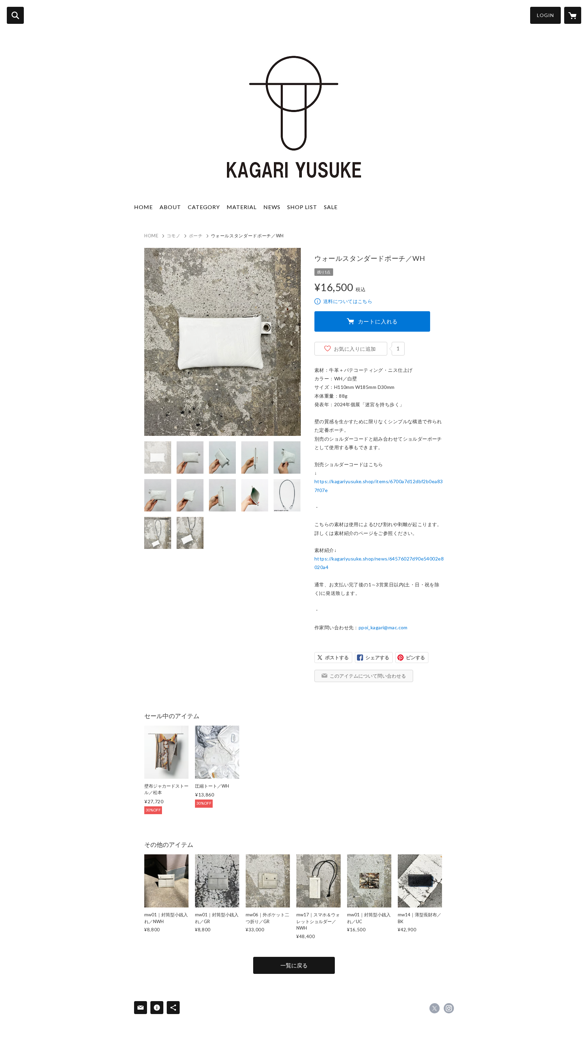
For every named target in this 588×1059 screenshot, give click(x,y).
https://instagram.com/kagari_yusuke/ (449, 1008)
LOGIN (545, 15)
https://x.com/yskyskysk (434, 1008)
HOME (143, 207)
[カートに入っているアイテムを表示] (572, 15)
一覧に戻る (294, 965)
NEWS (271, 207)
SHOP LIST (302, 207)
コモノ (174, 235)
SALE (331, 207)
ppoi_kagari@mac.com (383, 627)
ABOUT (170, 207)
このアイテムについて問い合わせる (368, 676)
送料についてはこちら (347, 301)
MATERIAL (242, 207)
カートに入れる (378, 321)
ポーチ (196, 235)
